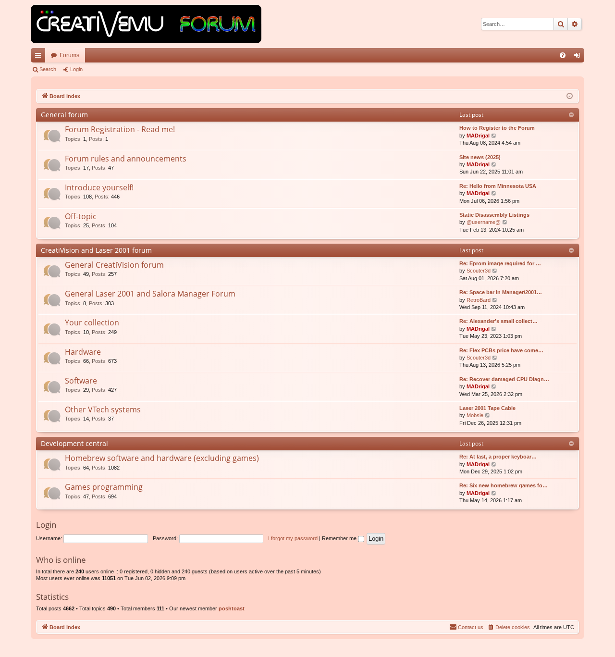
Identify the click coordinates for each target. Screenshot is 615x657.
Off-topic (81, 216)
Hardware (83, 352)
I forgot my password (293, 538)
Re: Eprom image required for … (500, 263)
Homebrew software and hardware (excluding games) (162, 458)
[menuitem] (562, 55)
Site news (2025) (480, 157)
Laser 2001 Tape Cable (487, 408)
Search (47, 69)
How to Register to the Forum (497, 128)
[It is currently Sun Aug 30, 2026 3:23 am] (569, 96)
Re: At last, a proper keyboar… (498, 456)
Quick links (40, 57)
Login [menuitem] (579, 57)
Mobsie (475, 415)
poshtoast (232, 608)
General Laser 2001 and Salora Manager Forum (150, 293)
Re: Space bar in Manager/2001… (500, 292)
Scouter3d (479, 270)
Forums (69, 55)
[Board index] (146, 24)
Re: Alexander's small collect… (498, 321)
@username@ (484, 222)
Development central (74, 443)
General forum (64, 114)
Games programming (104, 487)
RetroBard (479, 300)
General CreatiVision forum (114, 265)
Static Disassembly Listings (494, 215)
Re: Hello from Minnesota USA (497, 186)
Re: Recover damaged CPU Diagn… (504, 379)
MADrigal (478, 135)
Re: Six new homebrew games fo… (503, 485)
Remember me (340, 538)
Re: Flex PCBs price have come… (501, 350)
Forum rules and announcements (125, 158)
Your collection (92, 322)
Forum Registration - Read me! (120, 129)
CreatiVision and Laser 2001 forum (96, 250)
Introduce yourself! (99, 187)
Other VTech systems (103, 409)
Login (76, 69)
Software (81, 380)
